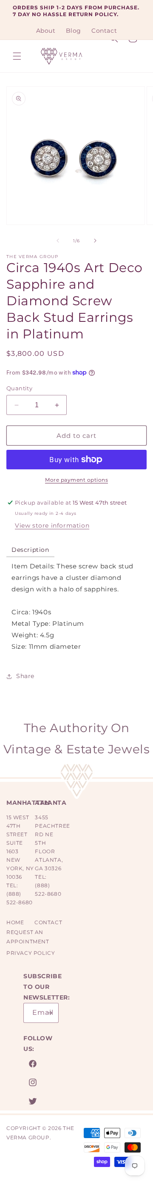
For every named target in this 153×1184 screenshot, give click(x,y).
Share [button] (25, 676)
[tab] (30, 550)
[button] (17, 56)
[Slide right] (95, 240)
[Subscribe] (49, 1013)
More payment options (76, 480)
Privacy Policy (30, 953)
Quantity (19, 388)
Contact (48, 922)
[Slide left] (57, 240)
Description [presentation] (30, 550)
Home (15, 922)
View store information (52, 525)
